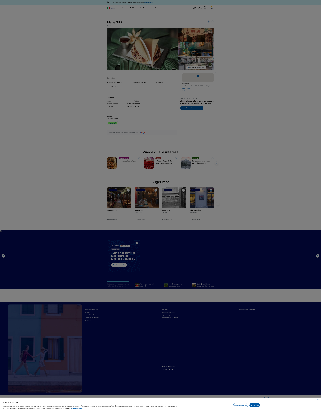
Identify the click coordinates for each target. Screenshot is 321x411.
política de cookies (76, 408)
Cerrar (318, 399)
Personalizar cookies (240, 405)
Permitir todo (255, 405)
